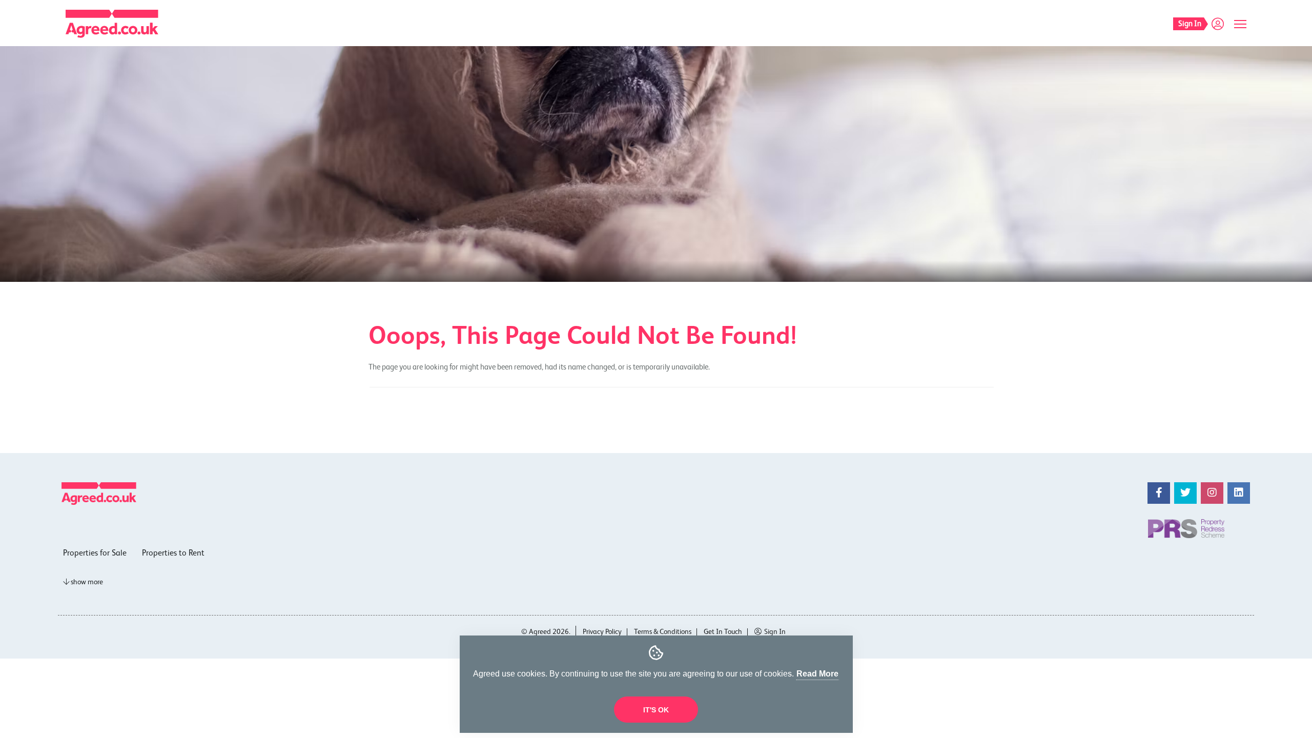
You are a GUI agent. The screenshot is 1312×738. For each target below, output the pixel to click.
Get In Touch (723, 632)
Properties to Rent (173, 553)
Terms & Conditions (662, 632)
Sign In (775, 632)
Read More (817, 673)
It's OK (656, 710)
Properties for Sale (95, 553)
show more (86, 582)
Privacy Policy (602, 632)
